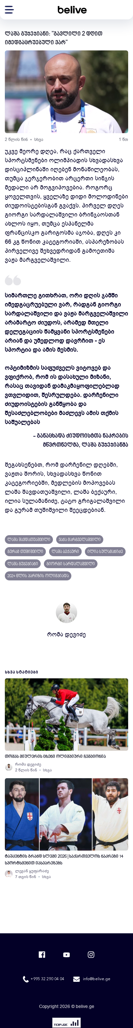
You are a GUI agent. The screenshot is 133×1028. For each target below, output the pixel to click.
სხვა (38, 139)
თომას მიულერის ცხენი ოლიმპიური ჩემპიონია (55, 756)
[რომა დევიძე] (9, 767)
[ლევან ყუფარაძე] (9, 874)
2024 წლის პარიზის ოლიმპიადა (38, 576)
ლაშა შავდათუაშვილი (28, 540)
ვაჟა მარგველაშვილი (80, 540)
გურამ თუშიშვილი (25, 552)
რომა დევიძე (66, 634)
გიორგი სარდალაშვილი (70, 564)
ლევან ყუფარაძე (32, 871)
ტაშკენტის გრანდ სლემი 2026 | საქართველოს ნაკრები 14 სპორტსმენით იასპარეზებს (64, 860)
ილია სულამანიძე (105, 552)
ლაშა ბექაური (65, 552)
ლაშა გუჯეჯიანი (22, 564)
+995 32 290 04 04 (47, 979)
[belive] (72, 10)
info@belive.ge (96, 979)
